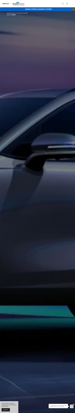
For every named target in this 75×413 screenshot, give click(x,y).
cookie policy (5, 406)
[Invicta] (18, 3)
